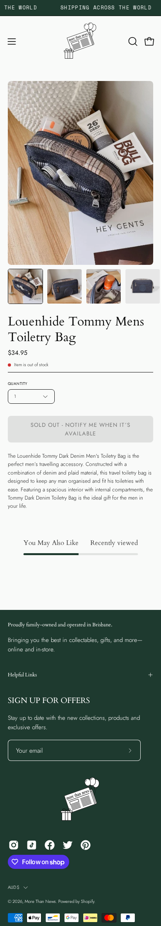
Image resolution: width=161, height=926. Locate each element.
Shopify (87, 901)
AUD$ (14, 887)
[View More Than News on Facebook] (49, 845)
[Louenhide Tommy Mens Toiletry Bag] (25, 286)
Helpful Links (22, 674)
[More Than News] (80, 41)
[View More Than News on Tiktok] (32, 845)
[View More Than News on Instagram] (14, 845)
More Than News (40, 901)
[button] (132, 41)
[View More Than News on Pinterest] (85, 845)
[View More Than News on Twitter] (67, 845)
